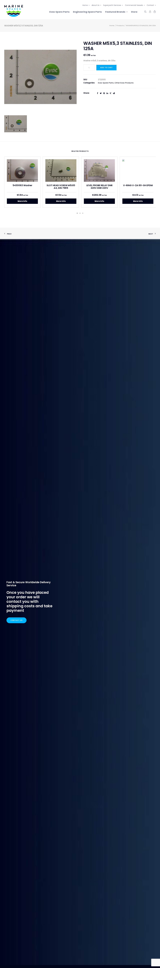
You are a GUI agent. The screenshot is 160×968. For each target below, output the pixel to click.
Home (85, 5)
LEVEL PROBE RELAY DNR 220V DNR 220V (99, 187)
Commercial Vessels (134, 5)
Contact (150, 5)
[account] (150, 11)
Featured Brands (115, 11)
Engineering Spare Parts (87, 11)
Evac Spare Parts (59, 11)
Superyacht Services (112, 5)
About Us (95, 5)
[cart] (154, 11)
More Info (22, 201)
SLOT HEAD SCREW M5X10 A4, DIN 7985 (61, 187)
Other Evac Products (124, 82)
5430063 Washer (22, 185)
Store (134, 11)
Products (120, 25)
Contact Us (16, 620)
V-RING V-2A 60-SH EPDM (138, 185)
